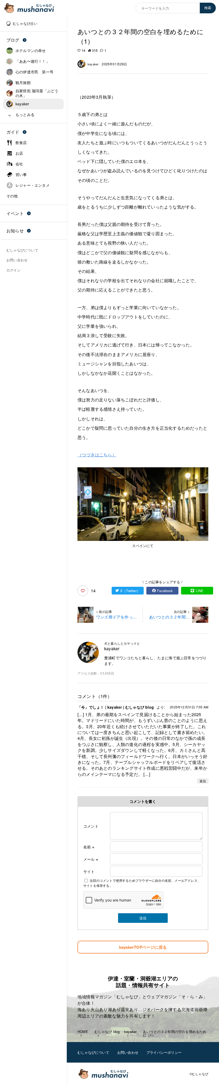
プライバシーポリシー (164, 1052)
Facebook (165, 590)
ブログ (12, 40)
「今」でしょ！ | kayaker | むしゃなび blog (115, 707)
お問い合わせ (127, 1052)
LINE (200, 590)
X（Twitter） (130, 590)
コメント (91, 826)
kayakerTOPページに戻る (143, 947)
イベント (15, 213)
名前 (88, 847)
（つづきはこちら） (96, 455)
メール (90, 859)
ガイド (12, 132)
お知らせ (15, 231)
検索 (207, 8)
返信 (203, 781)
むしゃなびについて (93, 1052)
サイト (89, 871)
